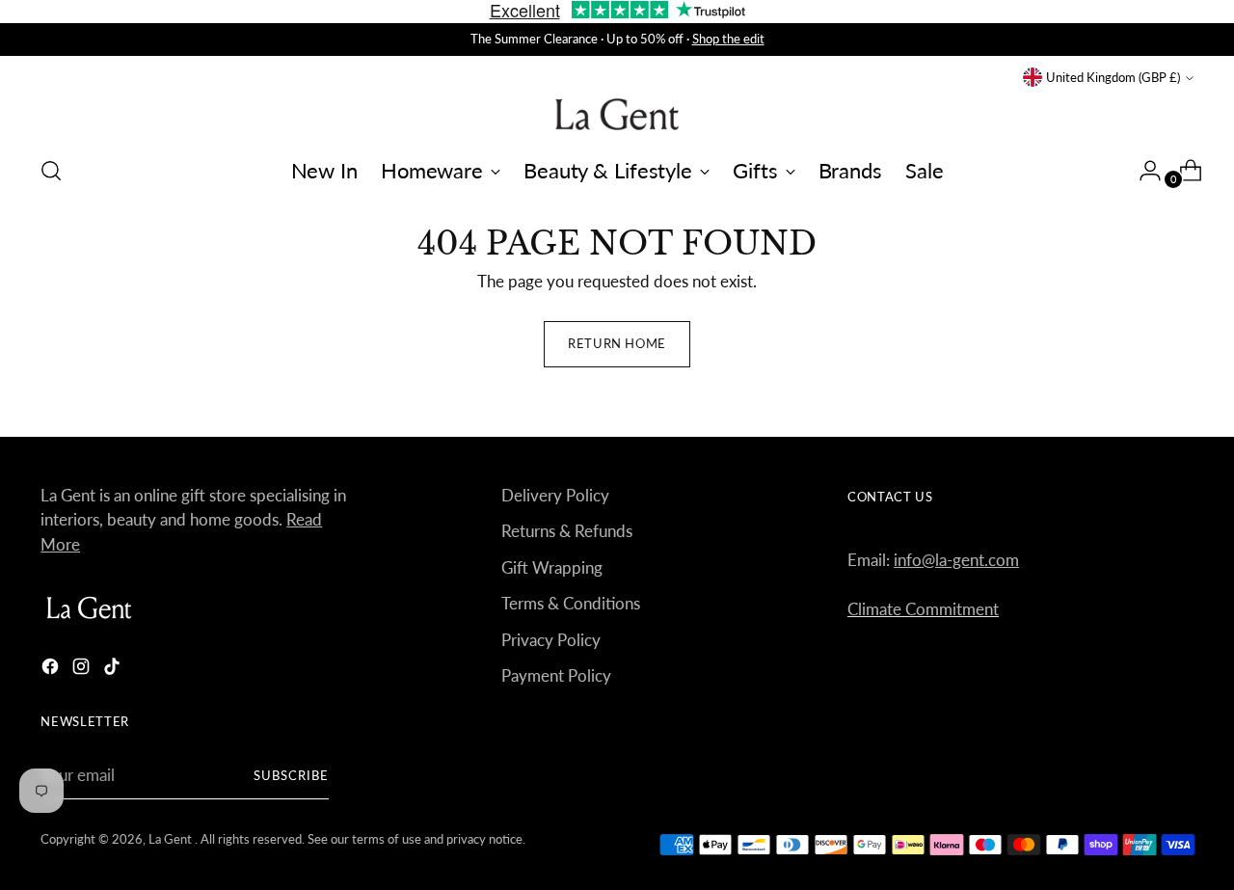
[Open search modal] (51, 170)
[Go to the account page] (1142, 170)
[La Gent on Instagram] (82, 670)
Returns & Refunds (566, 531)
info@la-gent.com (956, 560)
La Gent (171, 839)
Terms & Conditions (570, 603)
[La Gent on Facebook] (52, 670)
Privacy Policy (551, 640)
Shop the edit (728, 38)
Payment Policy (556, 675)
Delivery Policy (555, 495)
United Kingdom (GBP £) (1113, 77)
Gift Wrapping (552, 567)
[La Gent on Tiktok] (113, 670)
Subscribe (291, 775)
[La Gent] (617, 114)
